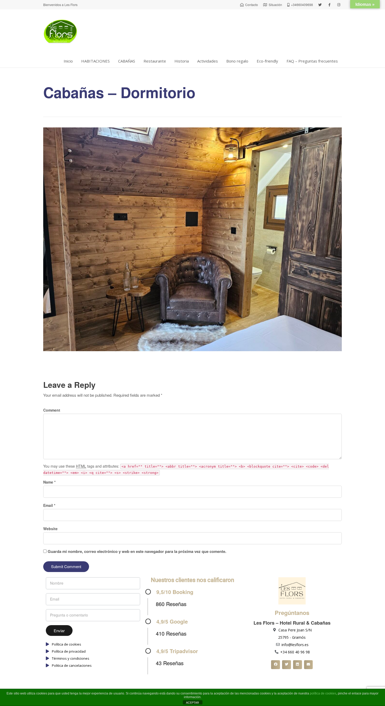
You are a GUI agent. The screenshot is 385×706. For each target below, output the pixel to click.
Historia (181, 61)
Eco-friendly (267, 61)
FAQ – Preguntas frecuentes (312, 61)
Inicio (68, 61)
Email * (49, 505)
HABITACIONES (95, 61)
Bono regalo (237, 61)
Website (50, 528)
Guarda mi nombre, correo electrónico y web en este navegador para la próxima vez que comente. (137, 551)
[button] (275, 664)
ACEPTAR (192, 702)
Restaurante (155, 61)
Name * (49, 482)
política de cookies (323, 693)
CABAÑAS (126, 61)
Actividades (207, 61)
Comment (51, 410)
